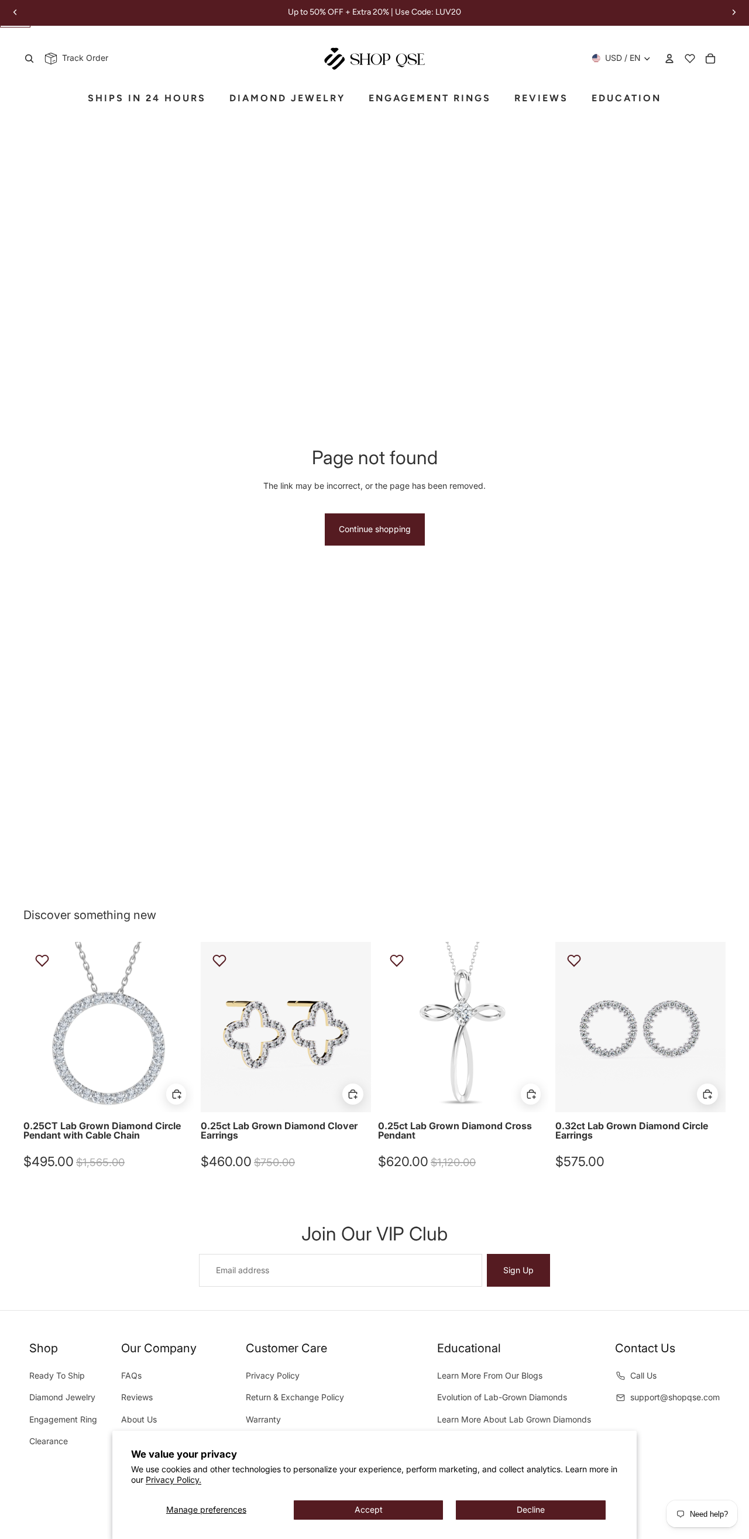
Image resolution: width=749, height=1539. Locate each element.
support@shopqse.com (675, 1397)
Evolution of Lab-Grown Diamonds (502, 1397)
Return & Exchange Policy (295, 1397)
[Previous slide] (41, 1027)
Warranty (263, 1419)
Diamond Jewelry (62, 1397)
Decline (531, 1509)
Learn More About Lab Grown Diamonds (514, 1419)
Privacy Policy (273, 1375)
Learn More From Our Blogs (489, 1375)
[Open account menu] (669, 58)
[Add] (176, 1094)
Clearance (48, 1441)
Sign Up (518, 1270)
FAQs (131, 1375)
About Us (139, 1419)
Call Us (643, 1375)
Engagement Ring (63, 1419)
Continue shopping (375, 529)
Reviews (137, 1397)
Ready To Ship (57, 1375)
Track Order (82, 58)
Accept (369, 1509)
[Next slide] (176, 1027)
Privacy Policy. (173, 1480)
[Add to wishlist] (42, 960)
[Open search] (29, 58)
